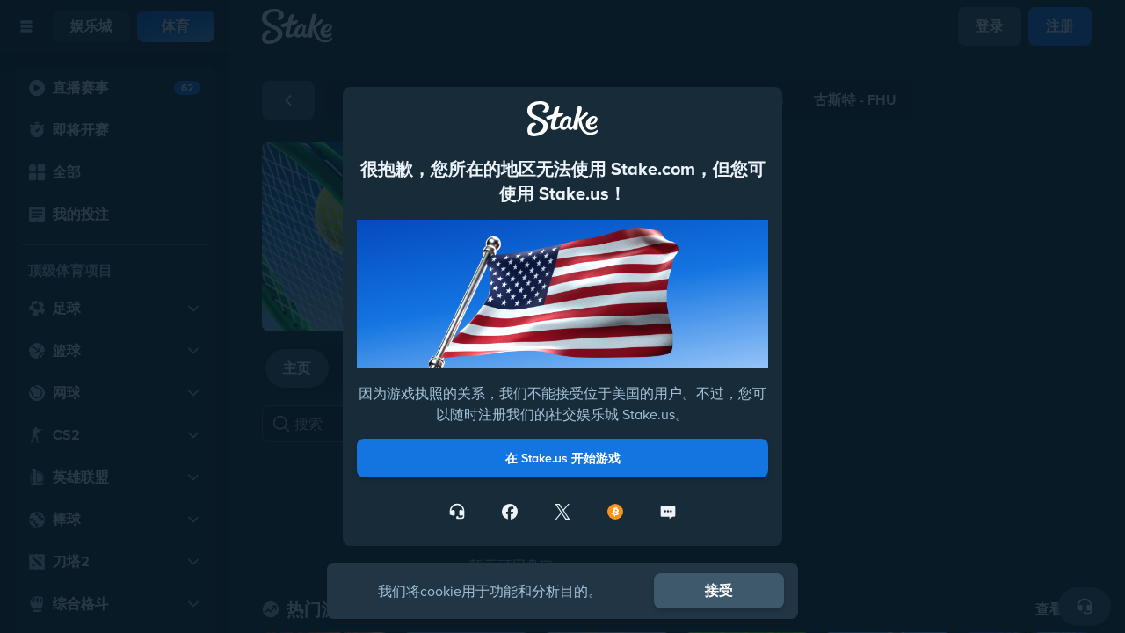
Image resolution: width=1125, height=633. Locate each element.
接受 (719, 590)
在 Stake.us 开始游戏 (563, 458)
